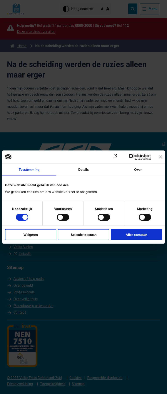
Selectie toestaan (84, 235)
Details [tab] (83, 169)
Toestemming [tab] (29, 169)
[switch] (63, 217)
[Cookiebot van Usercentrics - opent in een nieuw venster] (132, 157)
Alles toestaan (136, 235)
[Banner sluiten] (160, 156)
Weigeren (30, 235)
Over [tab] (138, 169)
